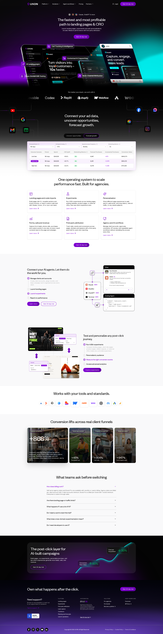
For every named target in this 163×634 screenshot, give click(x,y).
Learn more (33, 304)
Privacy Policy (109, 629)
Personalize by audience (95, 349)
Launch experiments (37, 293)
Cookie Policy (119, 629)
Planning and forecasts (64, 614)
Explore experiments (92, 370)
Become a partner (109, 606)
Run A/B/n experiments (94, 344)
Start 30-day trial (128, 4)
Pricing (81, 4)
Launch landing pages (38, 283)
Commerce (61, 611)
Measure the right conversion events (99, 360)
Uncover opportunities (73, 136)
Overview (127, 601)
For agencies (107, 601)
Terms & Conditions (130, 629)
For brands (107, 604)
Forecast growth (91, 136)
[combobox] (42, 146)
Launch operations (63, 616)
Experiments (61, 604)
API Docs (127, 604)
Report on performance (38, 298)
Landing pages (62, 601)
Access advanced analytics (96, 364)
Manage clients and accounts (41, 278)
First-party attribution (64, 606)
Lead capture (62, 609)
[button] (115, 4)
